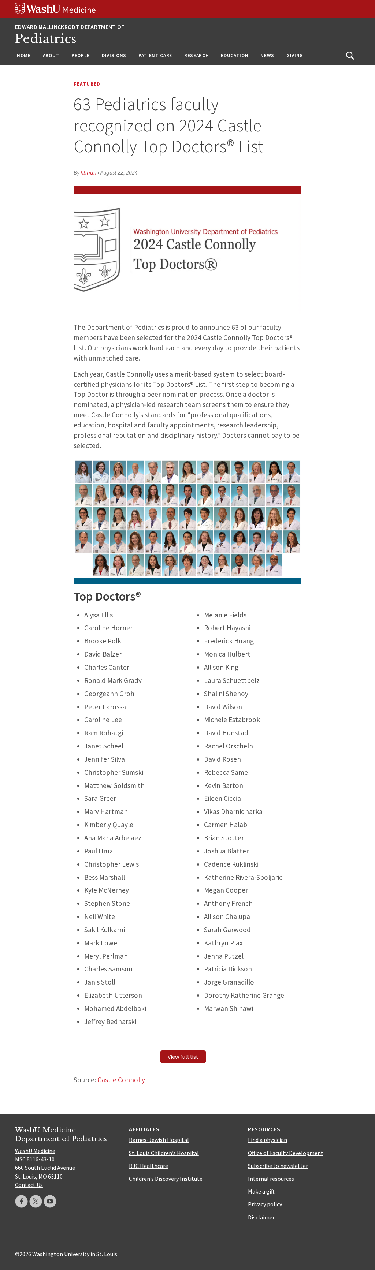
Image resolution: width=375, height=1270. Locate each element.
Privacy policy (265, 1204)
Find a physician (267, 1139)
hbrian (88, 172)
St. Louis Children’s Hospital (164, 1153)
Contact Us (29, 1184)
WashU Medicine (35, 1150)
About (51, 55)
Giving (294, 55)
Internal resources (271, 1178)
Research (196, 55)
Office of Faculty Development (285, 1153)
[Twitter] (35, 1201)
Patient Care (155, 55)
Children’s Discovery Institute (166, 1178)
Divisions (114, 55)
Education (234, 55)
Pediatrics (46, 38)
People (80, 55)
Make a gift (261, 1191)
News (267, 55)
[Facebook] (21, 1201)
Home (24, 55)
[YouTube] (50, 1201)
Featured (87, 84)
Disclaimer (261, 1217)
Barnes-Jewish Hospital (159, 1139)
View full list (183, 1056)
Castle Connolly (121, 1079)
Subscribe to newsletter (278, 1165)
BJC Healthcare (148, 1165)
